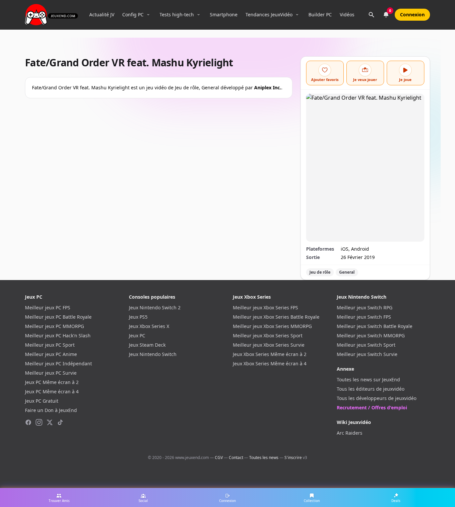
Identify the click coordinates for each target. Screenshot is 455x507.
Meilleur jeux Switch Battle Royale (374, 326)
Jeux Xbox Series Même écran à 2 (269, 354)
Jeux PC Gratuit (41, 401)
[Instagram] (39, 422)
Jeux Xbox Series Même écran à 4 (269, 363)
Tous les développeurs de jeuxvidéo (376, 398)
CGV (219, 457)
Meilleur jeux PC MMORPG (54, 326)
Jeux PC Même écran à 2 (52, 382)
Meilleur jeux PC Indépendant (58, 363)
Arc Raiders (349, 433)
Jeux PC (137, 335)
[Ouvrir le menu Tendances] (297, 14)
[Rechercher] (371, 15)
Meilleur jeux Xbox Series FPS (265, 307)
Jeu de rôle (319, 272)
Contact (236, 457)
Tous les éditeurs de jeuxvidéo (370, 389)
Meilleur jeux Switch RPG (364, 307)
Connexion (412, 14)
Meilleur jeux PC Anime (51, 354)
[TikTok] (60, 422)
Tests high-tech (177, 14)
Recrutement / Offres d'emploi (372, 407)
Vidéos (347, 14)
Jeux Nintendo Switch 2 (155, 307)
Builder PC (320, 14)
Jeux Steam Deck (147, 345)
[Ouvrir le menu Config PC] (148, 14)
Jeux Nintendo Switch (153, 354)
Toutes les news (263, 457)
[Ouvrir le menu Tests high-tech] (198, 14)
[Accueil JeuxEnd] (51, 14)
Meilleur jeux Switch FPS (364, 317)
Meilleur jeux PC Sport (50, 345)
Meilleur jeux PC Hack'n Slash (58, 335)
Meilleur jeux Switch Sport (366, 345)
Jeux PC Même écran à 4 (52, 391)
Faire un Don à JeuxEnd (51, 410)
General (347, 272)
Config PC (133, 14)
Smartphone (223, 14)
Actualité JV (101, 14)
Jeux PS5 (138, 317)
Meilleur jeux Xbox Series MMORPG (272, 326)
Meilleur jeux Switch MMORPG (371, 335)
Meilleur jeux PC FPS (47, 307)
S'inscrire (293, 457)
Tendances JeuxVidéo (268, 14)
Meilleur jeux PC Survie (51, 373)
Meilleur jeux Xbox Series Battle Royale (276, 317)
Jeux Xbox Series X (149, 326)
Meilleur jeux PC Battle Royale (58, 317)
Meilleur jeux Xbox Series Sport (267, 335)
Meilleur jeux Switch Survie (367, 354)
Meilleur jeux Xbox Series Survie (268, 345)
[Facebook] (28, 422)
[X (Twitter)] (49, 422)
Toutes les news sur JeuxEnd (368, 379)
